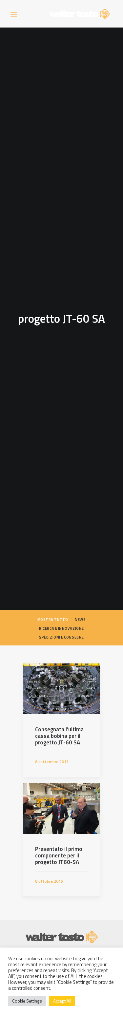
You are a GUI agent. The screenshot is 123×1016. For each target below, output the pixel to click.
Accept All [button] (62, 1001)
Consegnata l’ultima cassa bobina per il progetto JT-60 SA (59, 736)
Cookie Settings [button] (27, 1001)
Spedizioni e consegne (61, 637)
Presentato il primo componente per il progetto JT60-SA (58, 856)
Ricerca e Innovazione (61, 628)
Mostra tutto (52, 619)
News (80, 619)
